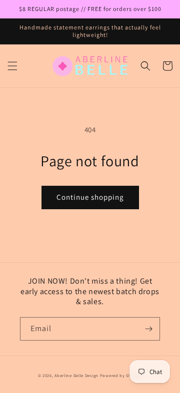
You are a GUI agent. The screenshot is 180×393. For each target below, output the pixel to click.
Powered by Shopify (121, 375)
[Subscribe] (149, 329)
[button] (13, 66)
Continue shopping (90, 197)
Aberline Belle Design (76, 375)
